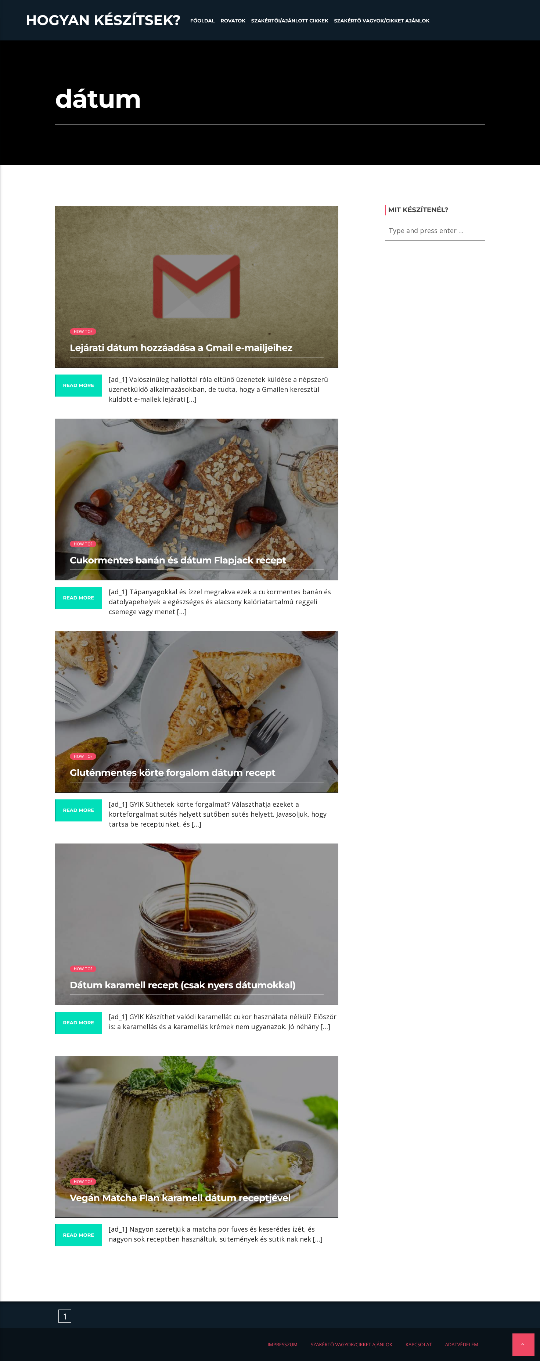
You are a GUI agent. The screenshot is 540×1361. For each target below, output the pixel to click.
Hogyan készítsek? (103, 20)
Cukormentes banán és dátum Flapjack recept (178, 560)
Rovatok (232, 21)
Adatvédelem (461, 1344)
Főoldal (202, 21)
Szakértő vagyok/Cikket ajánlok (381, 21)
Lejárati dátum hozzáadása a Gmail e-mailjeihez (181, 348)
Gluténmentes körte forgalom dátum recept (173, 772)
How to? (83, 331)
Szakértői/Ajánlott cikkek (289, 21)
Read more (78, 385)
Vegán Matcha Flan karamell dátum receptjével (180, 1198)
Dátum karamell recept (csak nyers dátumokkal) (183, 985)
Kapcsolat (419, 1344)
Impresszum (282, 1344)
